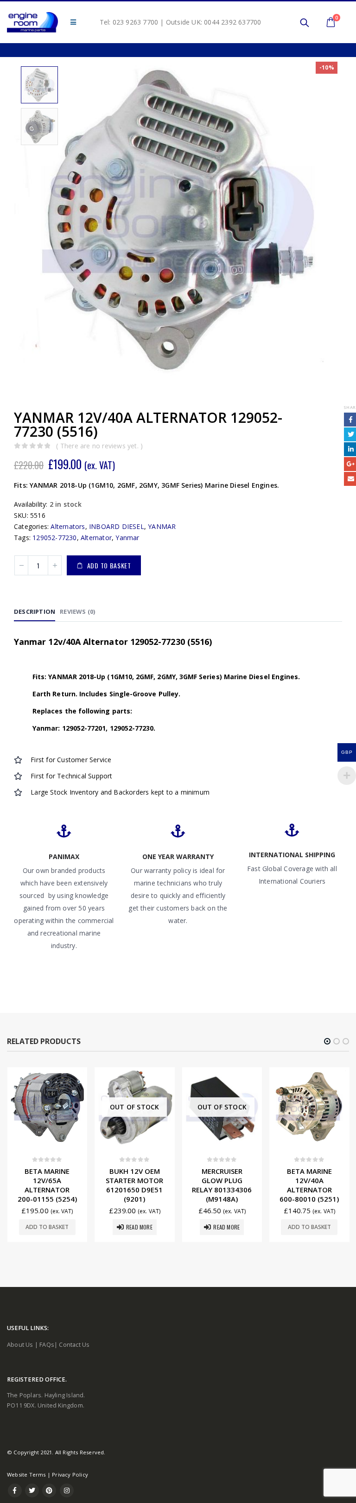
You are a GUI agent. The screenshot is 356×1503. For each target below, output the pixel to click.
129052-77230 (54, 537)
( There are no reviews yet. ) (99, 445)
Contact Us (74, 1345)
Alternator (96, 537)
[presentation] (21, 220)
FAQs (46, 1345)
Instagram (67, 1490)
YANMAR (162, 526)
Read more (139, 1227)
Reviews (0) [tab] (77, 611)
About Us (20, 1345)
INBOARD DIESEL (116, 526)
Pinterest (49, 1490)
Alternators (68, 526)
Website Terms (26, 1474)
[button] (327, 1041)
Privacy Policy (70, 1474)
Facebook (15, 1490)
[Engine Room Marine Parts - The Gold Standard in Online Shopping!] (32, 22)
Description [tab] (34, 611)
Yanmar (127, 537)
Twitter (32, 1490)
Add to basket (109, 565)
